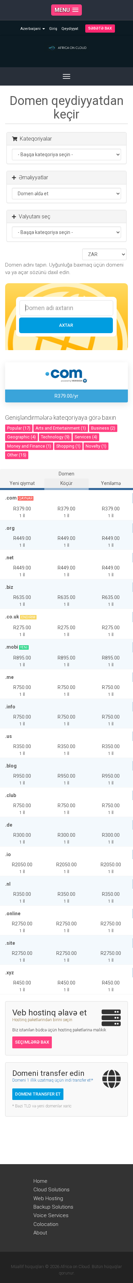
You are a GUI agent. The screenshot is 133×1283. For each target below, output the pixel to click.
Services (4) (86, 436)
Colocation (45, 1224)
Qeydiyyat (69, 28)
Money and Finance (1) (29, 446)
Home (40, 1181)
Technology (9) (55, 436)
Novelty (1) (96, 446)
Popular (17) (18, 428)
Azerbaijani (31, 28)
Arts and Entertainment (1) (60, 428)
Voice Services (51, 1215)
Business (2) (103, 428)
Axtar (66, 325)
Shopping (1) (68, 446)
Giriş (53, 28)
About (40, 1233)
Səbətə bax (100, 28)
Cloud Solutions (51, 1190)
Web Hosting (48, 1198)
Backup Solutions (53, 1207)
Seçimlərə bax (32, 1042)
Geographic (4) (21, 436)
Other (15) (16, 454)
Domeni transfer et (38, 1094)
